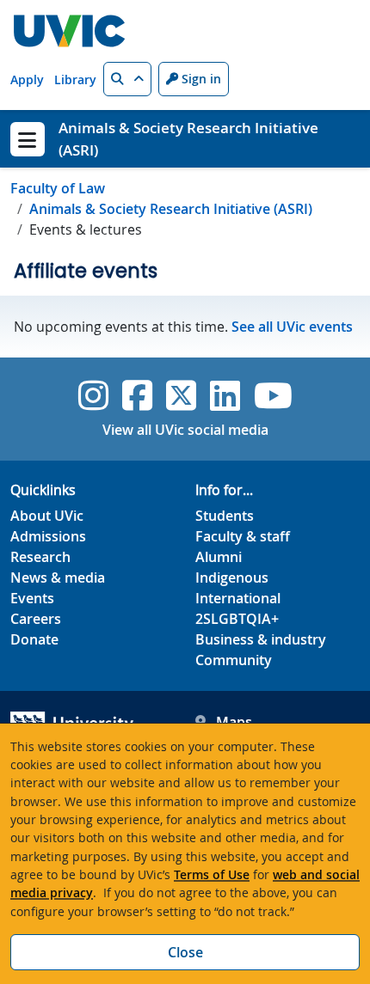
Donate (34, 639)
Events (32, 598)
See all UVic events (292, 326)
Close (185, 952)
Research (40, 556)
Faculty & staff (242, 536)
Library (75, 79)
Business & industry (260, 639)
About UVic (46, 515)
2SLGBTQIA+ (237, 618)
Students (224, 515)
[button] (127, 79)
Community (233, 660)
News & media (57, 577)
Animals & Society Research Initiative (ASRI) (170, 208)
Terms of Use (212, 874)
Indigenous (231, 577)
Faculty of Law (57, 188)
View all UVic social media (185, 429)
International (238, 598)
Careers (35, 618)
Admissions (48, 536)
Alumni (218, 556)
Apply (27, 79)
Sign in (199, 78)
